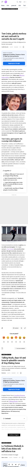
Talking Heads (13, 401)
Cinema (4, 354)
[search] (17, 2)
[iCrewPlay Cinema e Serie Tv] (5, 2)
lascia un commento (21, 348)
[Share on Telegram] (15, 464)
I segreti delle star (7, 8)
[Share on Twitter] (12, 464)
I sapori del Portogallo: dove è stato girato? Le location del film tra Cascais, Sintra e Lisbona (13, 184)
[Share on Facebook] (9, 464)
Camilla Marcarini (5, 47)
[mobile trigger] (3, 2)
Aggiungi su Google (14, 63)
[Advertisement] (14, 21)
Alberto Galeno (5, 457)
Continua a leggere (14, 435)
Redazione (4, 373)
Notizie (15, 8)
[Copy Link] (19, 464)
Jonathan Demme (19, 395)
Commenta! (16, 47)
